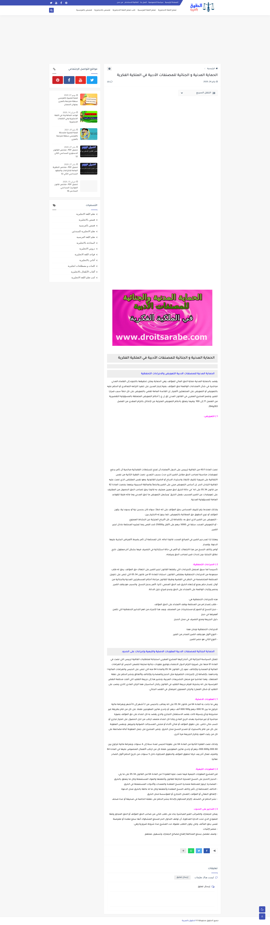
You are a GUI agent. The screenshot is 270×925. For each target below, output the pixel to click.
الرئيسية (211, 69)
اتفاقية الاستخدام (132, 2)
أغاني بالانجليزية (87, 260)
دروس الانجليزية (87, 248)
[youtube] (56, 3)
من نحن (120, 2)
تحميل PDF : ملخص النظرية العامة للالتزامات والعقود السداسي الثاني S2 (65, 170)
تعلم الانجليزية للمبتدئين (83, 231)
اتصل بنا (143, 2)
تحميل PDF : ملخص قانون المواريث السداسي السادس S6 (66, 188)
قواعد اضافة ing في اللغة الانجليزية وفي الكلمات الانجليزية (66, 118)
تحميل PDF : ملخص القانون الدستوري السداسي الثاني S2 (65, 153)
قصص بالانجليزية (102, 10)
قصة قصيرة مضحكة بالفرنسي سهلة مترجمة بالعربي (67, 136)
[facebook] (61, 3)
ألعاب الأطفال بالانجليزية (83, 271)
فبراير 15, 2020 (69, 181)
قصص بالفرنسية (84, 10)
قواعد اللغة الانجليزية (85, 254)
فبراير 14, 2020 (69, 112)
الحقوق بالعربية (189, 921)
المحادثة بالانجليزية (86, 242)
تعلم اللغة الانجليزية (167, 10)
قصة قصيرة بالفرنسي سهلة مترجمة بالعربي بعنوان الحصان (68, 101)
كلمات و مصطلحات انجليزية (81, 265)
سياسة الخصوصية (155, 2)
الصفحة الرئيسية (171, 2)
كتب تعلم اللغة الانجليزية (124, 10)
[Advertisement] (135, 39)
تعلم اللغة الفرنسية (147, 10)
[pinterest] (66, 3)
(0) (108, 82)
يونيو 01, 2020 (69, 95)
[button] (207, 850)
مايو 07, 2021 (70, 129)
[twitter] (51, 3)
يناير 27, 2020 (69, 147)
